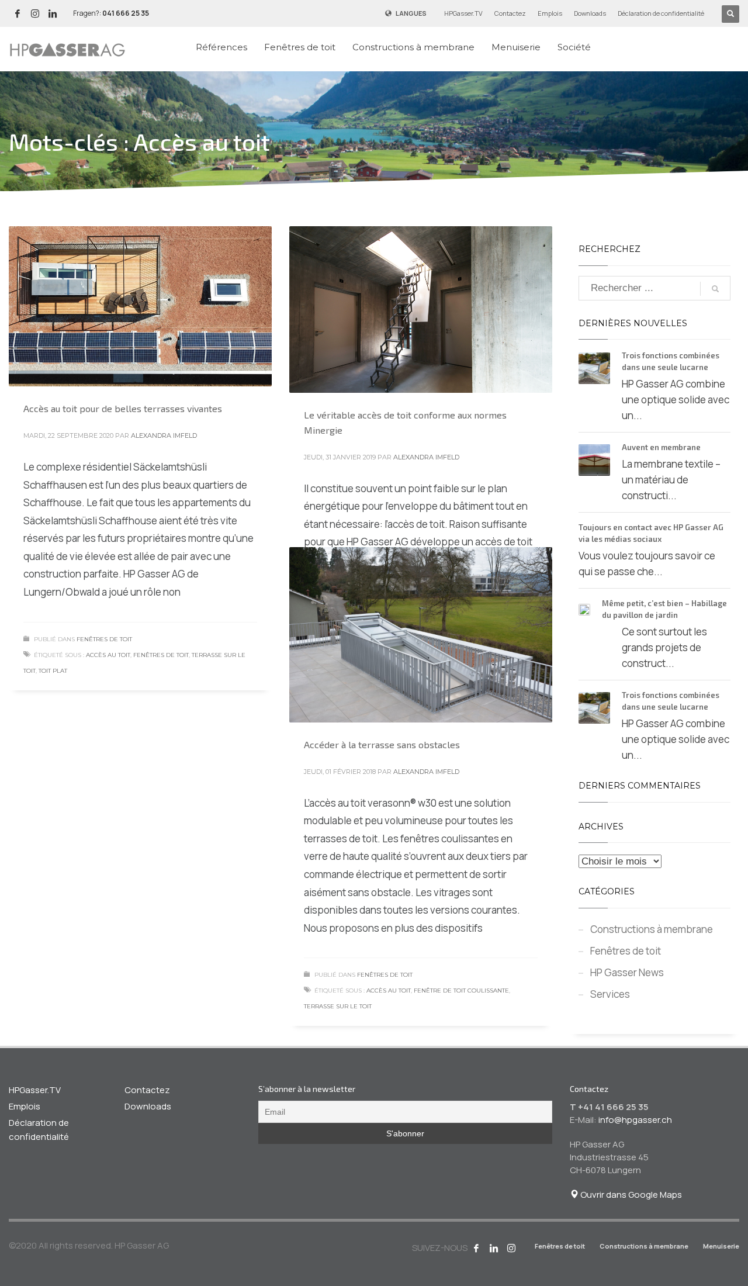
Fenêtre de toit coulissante (461, 990)
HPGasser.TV (463, 13)
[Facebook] (17, 13)
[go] (715, 288)
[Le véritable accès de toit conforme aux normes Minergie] (421, 310)
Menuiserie (721, 1246)
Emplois (550, 13)
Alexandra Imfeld (164, 435)
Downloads (590, 13)
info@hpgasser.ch (635, 1120)
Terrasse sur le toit (338, 1006)
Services (610, 994)
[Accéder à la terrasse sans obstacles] (421, 635)
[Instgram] (35, 13)
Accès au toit (108, 655)
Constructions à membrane (651, 929)
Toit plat (53, 671)
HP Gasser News (627, 972)
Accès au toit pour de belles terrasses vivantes (122, 408)
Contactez (510, 13)
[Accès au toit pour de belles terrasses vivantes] (140, 306)
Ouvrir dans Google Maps (630, 1194)
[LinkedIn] (52, 13)
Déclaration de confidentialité (661, 13)
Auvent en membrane (661, 447)
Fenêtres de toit (104, 639)
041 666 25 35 (125, 13)
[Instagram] (511, 1248)
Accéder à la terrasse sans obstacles (382, 744)
